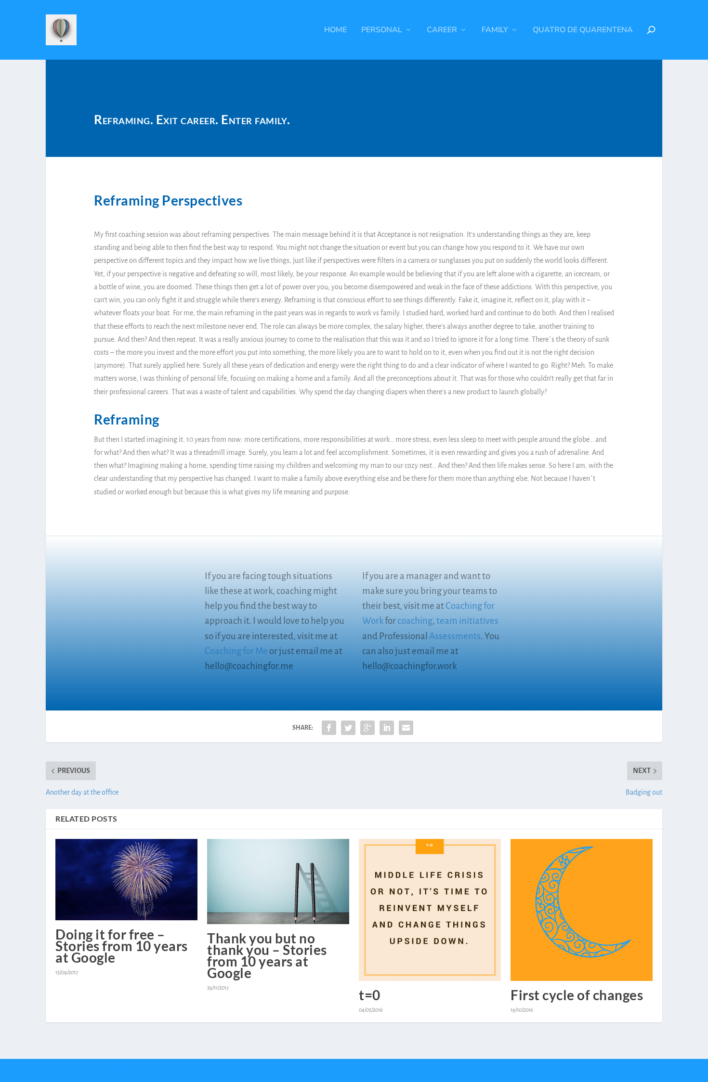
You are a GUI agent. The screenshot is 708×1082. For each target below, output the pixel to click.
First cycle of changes (577, 995)
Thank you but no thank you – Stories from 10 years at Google (267, 955)
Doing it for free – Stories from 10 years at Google (121, 946)
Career (442, 30)
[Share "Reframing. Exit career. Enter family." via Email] (406, 727)
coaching (415, 621)
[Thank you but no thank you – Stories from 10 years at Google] (278, 881)
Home (335, 30)
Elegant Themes (98, 1071)
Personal (381, 30)
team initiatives (467, 621)
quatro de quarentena (583, 30)
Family (495, 30)
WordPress (166, 1071)
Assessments (455, 636)
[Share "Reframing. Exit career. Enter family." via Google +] (367, 727)
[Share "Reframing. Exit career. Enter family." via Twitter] (348, 727)
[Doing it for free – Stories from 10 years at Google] (126, 879)
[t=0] (430, 910)
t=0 (369, 995)
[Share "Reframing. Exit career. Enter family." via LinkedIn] (386, 727)
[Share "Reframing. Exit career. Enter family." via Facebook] (329, 727)
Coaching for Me (236, 651)
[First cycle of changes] (582, 910)
